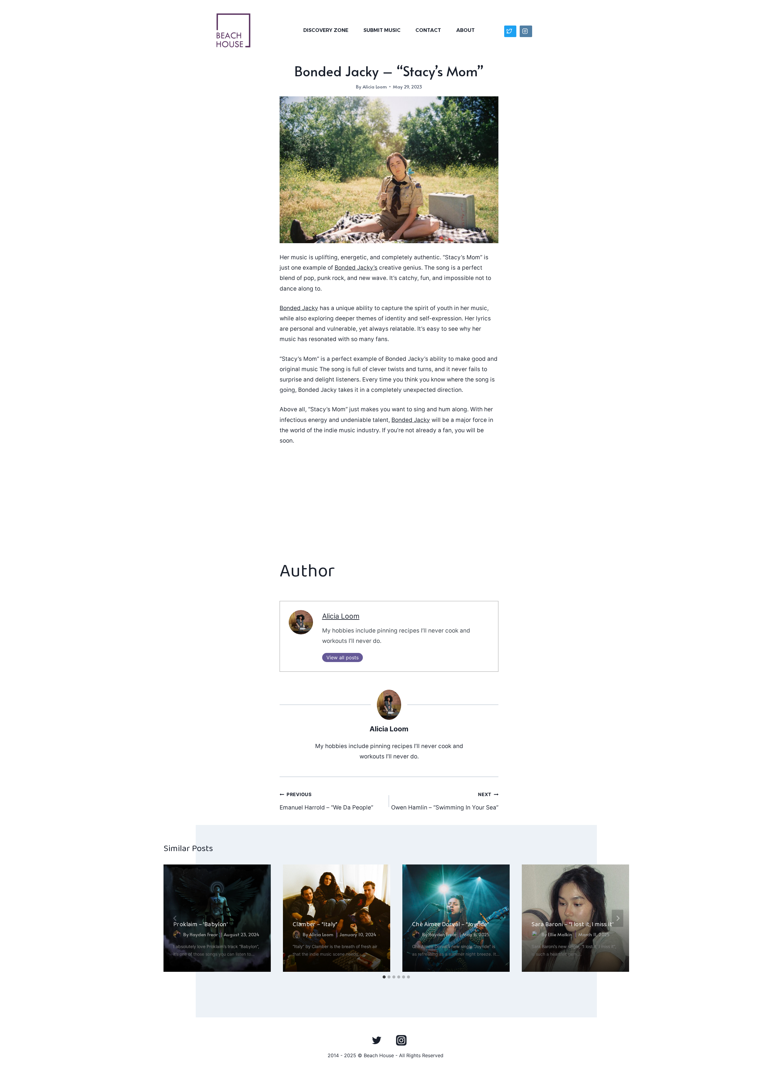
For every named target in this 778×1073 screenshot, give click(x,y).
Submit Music (382, 30)
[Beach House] (233, 30)
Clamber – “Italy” (315, 924)
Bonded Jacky (299, 308)
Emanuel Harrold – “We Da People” (326, 801)
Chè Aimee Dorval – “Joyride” (450, 924)
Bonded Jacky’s (356, 267)
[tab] (384, 976)
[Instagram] (401, 1040)
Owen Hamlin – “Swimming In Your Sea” (444, 801)
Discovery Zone (325, 30)
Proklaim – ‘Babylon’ (200, 924)
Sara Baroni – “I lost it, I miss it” (573, 924)
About (465, 30)
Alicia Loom (375, 86)
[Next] (617, 918)
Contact (428, 30)
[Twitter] (376, 1040)
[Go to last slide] (175, 918)
